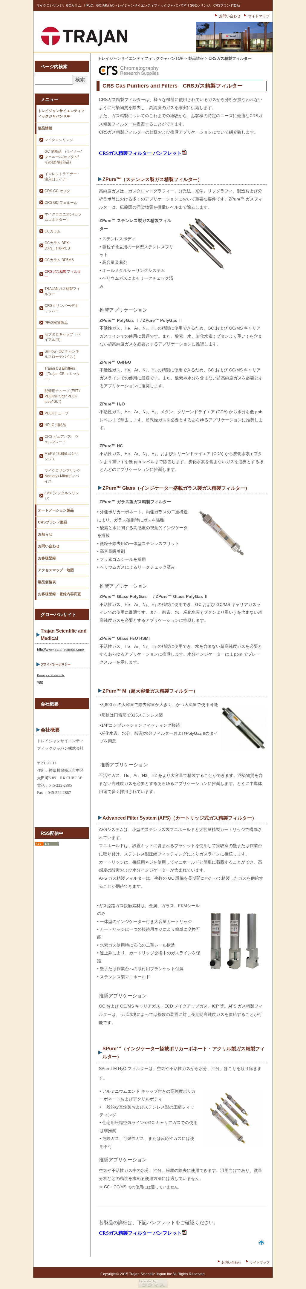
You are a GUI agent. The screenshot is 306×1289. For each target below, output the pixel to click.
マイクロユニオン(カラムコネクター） (63, 217)
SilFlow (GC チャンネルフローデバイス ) (62, 354)
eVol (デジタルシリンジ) (62, 495)
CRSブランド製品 (52, 522)
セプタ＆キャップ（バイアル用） (62, 337)
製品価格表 (47, 582)
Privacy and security (51, 675)
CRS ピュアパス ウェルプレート (61, 439)
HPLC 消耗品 (55, 425)
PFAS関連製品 (56, 323)
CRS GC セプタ (57, 191)
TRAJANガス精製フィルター (62, 291)
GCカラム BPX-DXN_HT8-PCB (57, 245)
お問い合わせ (230, 16)
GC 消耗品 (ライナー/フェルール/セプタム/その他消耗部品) (63, 156)
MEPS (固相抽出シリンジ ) (61, 456)
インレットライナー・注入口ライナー (62, 176)
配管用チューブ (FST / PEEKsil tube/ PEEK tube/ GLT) (62, 396)
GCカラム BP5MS (59, 260)
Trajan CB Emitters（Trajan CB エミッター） (62, 373)
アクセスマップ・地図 (56, 570)
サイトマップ (259, 16)
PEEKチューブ (56, 413)
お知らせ (45, 534)
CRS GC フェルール (61, 202)
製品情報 (45, 128)
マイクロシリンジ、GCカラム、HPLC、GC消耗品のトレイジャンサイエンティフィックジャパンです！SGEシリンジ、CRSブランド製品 (138, 5)
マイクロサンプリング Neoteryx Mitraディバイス (62, 476)
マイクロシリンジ (59, 140)
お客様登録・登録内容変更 (59, 594)
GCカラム (53, 231)
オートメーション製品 (56, 510)
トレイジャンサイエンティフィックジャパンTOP (61, 113)
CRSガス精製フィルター (63, 274)
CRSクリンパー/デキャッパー (61, 308)
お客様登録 (47, 558)
